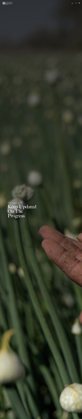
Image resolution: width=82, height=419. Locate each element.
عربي (72, 3)
